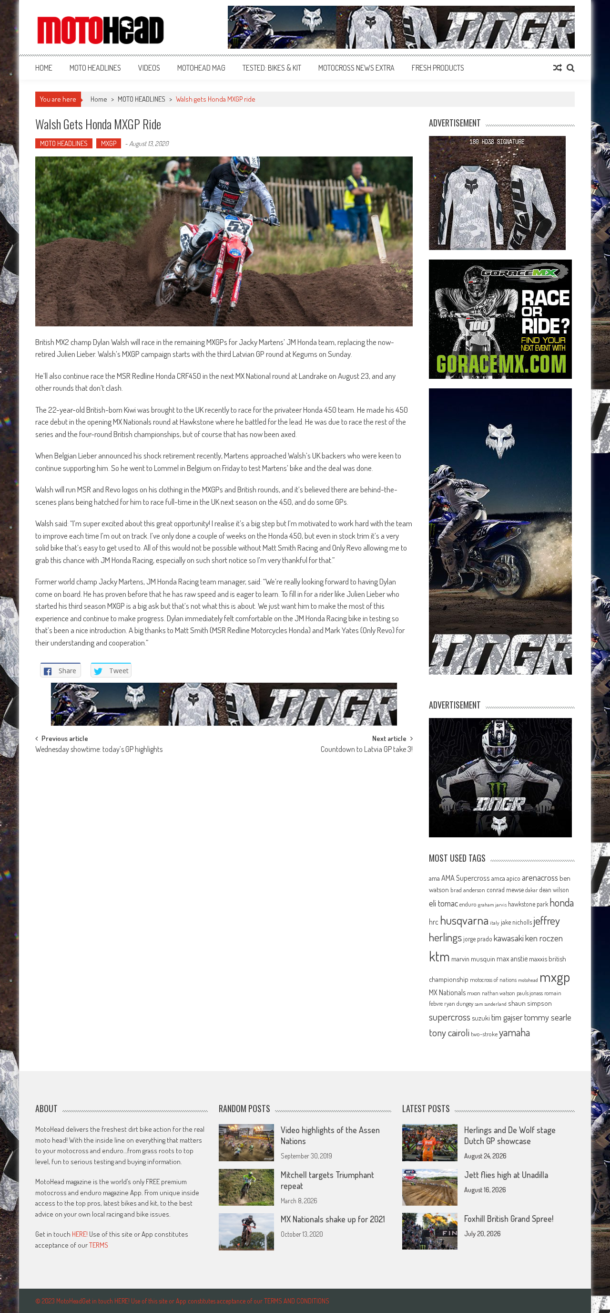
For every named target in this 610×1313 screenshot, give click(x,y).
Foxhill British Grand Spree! (508, 1218)
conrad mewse (505, 889)
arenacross (540, 877)
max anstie (512, 958)
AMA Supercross (465, 878)
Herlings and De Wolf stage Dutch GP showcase (510, 1135)
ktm (439, 956)
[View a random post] (557, 68)
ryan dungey (458, 1003)
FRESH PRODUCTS (438, 68)
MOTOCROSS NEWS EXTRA (356, 68)
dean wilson (554, 890)
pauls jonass (530, 993)
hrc (433, 922)
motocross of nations (493, 979)
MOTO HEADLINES (95, 68)
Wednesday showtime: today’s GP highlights (99, 750)
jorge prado (477, 939)
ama (434, 878)
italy (494, 922)
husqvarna (464, 919)
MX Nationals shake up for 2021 (333, 1219)
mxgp (554, 976)
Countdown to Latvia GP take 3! (367, 750)
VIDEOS (149, 68)
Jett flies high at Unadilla (506, 1174)
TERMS (98, 1245)
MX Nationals (447, 992)
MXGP (108, 143)
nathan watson (498, 993)
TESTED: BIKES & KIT (272, 68)
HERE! (80, 1234)
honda (561, 902)
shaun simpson (530, 1003)
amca (498, 878)
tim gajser (507, 1017)
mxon (473, 993)
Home (43, 68)
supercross (449, 1016)
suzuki (481, 1017)
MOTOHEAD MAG (201, 68)
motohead (528, 980)
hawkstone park (528, 904)
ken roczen (544, 937)
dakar (531, 890)
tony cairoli (449, 1032)
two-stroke (484, 1034)
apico (513, 878)
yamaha (514, 1032)
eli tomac (443, 902)
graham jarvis (492, 904)
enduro (468, 904)
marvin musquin (473, 958)
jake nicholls (516, 922)
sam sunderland (491, 1003)
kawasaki (509, 937)
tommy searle (547, 1016)
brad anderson (467, 890)
